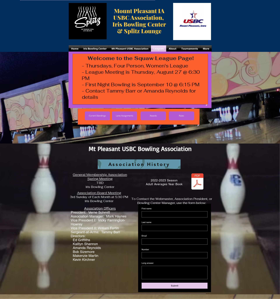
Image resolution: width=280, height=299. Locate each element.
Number (145, 249)
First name (147, 208)
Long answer (148, 263)
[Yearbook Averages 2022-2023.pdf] (197, 181)
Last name (146, 222)
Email (144, 236)
